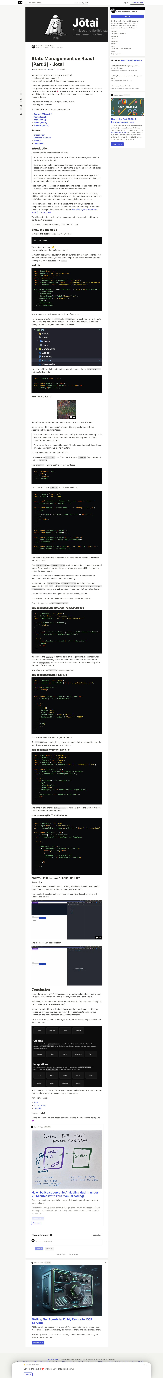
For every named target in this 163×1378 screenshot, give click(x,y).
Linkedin (37, 1108)
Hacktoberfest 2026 (118, 132)
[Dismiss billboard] (147, 1364)
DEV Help (65, 1362)
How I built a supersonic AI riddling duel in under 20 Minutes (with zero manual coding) (65, 1194)
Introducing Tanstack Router (125, 87)
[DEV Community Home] (20, 3)
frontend (61, 69)
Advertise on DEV (75, 1362)
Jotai (36, 1102)
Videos (42, 1362)
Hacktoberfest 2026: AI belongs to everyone (124, 120)
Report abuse (73, 1254)
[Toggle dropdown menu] (100, 1126)
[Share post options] (21, 121)
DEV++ (36, 1362)
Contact (117, 1362)
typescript (52, 69)
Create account (137, 3)
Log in (125, 3)
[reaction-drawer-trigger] (20, 92)
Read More (36, 1223)
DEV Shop (141, 1362)
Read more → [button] (38, 1343)
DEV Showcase (102, 1362)
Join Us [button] (28, 1374)
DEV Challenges (28, 1362)
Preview (49, 1248)
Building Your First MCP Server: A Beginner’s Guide (127, 78)
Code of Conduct (61, 1254)
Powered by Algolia (80, 3)
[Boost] (21, 114)
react (34, 69)
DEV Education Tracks (53, 1362)
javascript (42, 69)
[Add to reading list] (21, 107)
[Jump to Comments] (21, 100)
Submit (39, 1248)
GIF (74, 417)
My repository (40, 1105)
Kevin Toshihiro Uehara (45, 46)
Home (19, 1362)
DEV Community (53, 1359)
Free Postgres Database (129, 1362)
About (111, 1362)
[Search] (26, 2)
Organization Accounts (89, 1362)
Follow (127, 16)
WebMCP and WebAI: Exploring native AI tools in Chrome (125, 68)
